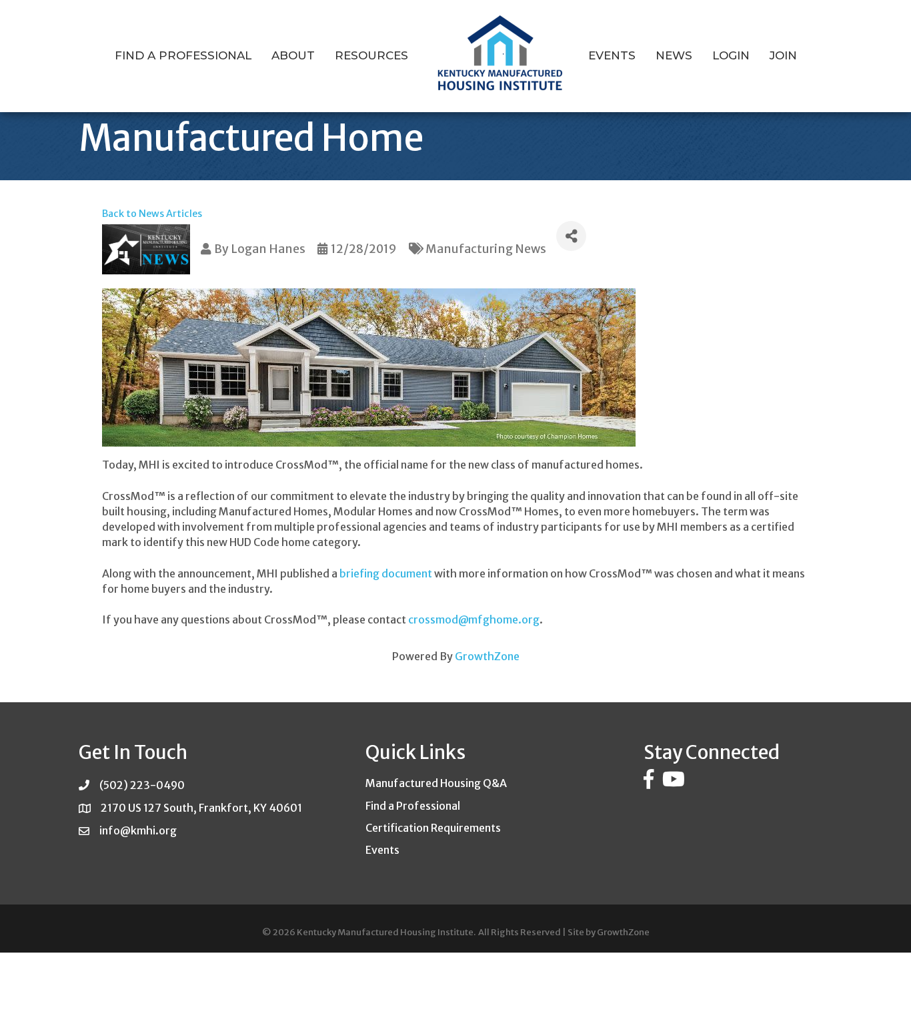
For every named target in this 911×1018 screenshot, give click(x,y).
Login (731, 55)
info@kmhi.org (138, 830)
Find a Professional (183, 55)
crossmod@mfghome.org (474, 619)
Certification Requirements (433, 827)
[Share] (571, 236)
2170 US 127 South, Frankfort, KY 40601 (201, 807)
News (674, 55)
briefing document (385, 573)
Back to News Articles (152, 214)
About (293, 55)
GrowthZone (487, 656)
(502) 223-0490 (142, 785)
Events (612, 55)
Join (783, 55)
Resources (371, 55)
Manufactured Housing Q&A (436, 783)
